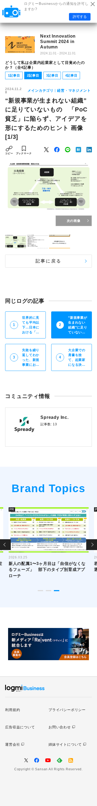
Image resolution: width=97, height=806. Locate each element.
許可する (80, 17)
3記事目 (52, 75)
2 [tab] (48, 590)
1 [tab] (40, 590)
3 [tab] (56, 590)
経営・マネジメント (74, 90)
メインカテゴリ (40, 90)
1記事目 (14, 75)
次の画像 (74, 221)
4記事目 (71, 75)
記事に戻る (48, 261)
